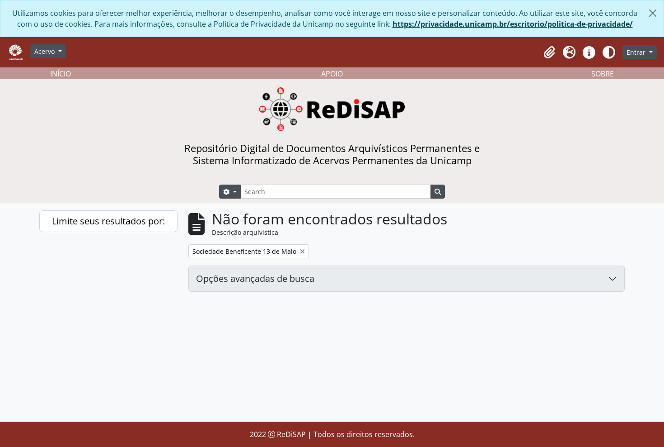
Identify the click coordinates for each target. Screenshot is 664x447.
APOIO (332, 74)
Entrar (637, 52)
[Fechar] (653, 13)
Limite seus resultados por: (108, 221)
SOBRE (602, 74)
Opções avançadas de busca (255, 278)
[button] (549, 52)
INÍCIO (60, 74)
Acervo (45, 51)
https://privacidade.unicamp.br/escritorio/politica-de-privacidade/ (513, 24)
